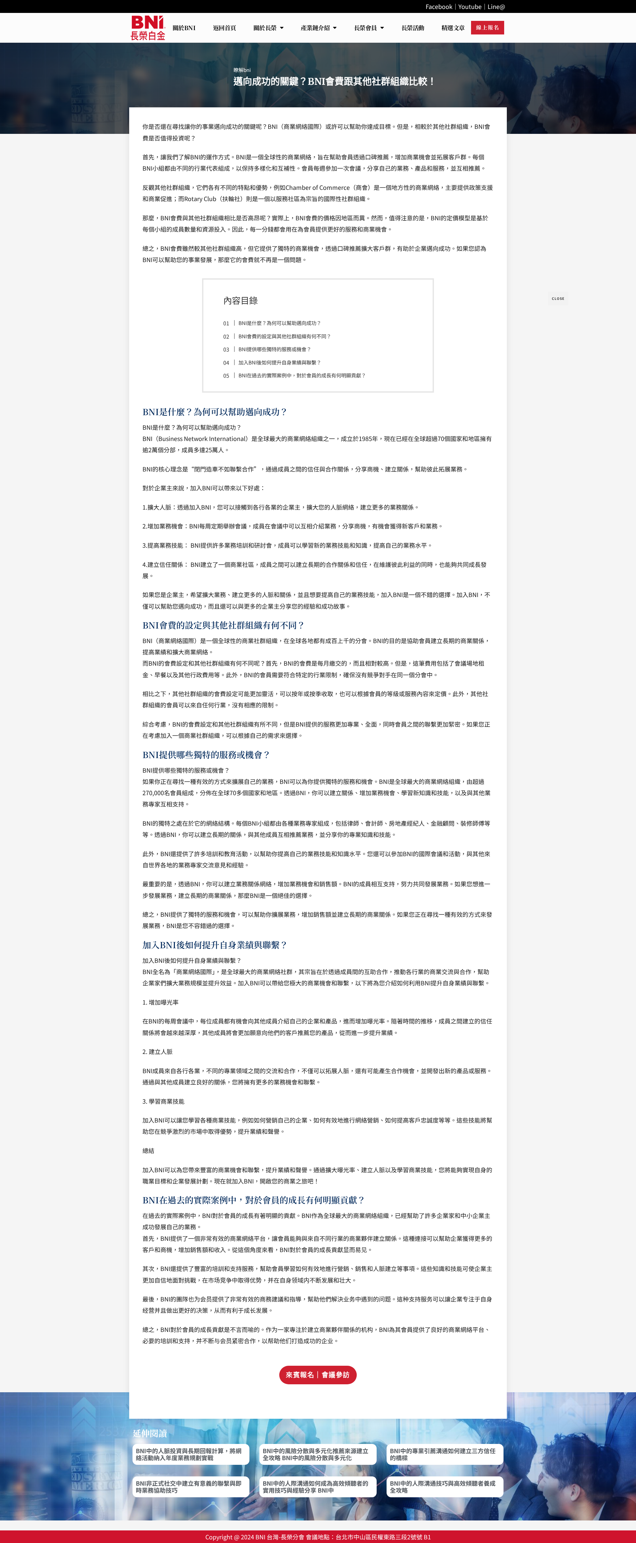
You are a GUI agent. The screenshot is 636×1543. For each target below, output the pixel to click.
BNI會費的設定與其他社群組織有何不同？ (284, 336)
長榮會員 (365, 27)
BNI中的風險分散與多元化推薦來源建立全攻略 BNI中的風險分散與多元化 (315, 1454)
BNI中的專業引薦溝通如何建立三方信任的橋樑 (443, 1454)
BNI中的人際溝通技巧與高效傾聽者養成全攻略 (443, 1487)
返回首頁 (224, 27)
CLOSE (558, 298)
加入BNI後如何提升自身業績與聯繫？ (279, 362)
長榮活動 (412, 27)
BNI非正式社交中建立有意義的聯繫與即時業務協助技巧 (188, 1487)
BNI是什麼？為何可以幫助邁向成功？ (279, 322)
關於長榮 (265, 27)
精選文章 (453, 27)
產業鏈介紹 (315, 27)
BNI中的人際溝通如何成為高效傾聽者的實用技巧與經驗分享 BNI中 (315, 1487)
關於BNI (184, 27)
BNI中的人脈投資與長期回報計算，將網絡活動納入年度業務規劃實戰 (188, 1454)
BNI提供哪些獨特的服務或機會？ (274, 349)
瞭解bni (242, 69)
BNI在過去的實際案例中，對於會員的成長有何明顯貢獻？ (302, 375)
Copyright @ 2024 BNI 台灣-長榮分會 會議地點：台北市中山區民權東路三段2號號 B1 (318, 1536)
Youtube (470, 6)
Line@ (496, 6)
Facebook (439, 6)
